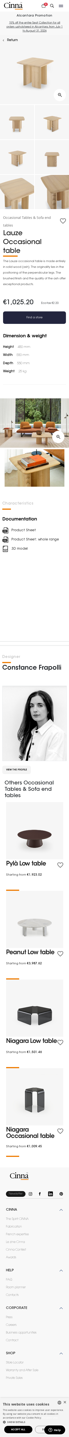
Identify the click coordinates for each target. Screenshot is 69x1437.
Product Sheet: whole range (35, 539)
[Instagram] (32, 1193)
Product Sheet (24, 530)
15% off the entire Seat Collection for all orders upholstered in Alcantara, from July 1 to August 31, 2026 (34, 27)
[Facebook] (42, 1193)
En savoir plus (50, 1417)
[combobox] (59, 1403)
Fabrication (14, 1226)
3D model (20, 548)
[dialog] (34, 1417)
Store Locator (15, 1362)
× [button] (64, 1402)
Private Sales (14, 1378)
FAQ (9, 1279)
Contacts (12, 1295)
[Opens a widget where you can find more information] (54, 1430)
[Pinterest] (61, 1193)
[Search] (52, 6)
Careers (11, 1325)
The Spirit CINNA (17, 1219)
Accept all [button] (18, 1429)
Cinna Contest (16, 1249)
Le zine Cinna (15, 1242)
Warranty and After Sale (22, 1370)
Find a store (34, 317)
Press (9, 1317)
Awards (11, 1257)
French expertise (17, 1234)
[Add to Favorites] (63, 221)
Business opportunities (21, 1332)
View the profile (16, 770)
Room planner (16, 1287)
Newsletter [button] (16, 1193)
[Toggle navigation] (61, 6)
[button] (34, 1422)
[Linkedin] (52, 1193)
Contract (12, 1340)
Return (12, 40)
